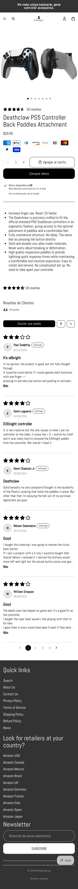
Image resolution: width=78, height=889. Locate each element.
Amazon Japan (12, 816)
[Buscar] (13, 18)
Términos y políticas (39, 878)
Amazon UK (10, 782)
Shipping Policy (13, 714)
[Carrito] (73, 18)
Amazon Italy (11, 802)
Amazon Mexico (13, 769)
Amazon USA (11, 755)
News (7, 727)
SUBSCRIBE (39, 848)
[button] (14, 288)
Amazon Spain (12, 809)
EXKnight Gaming (43, 870)
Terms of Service (14, 707)
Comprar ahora (39, 173)
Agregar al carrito (54, 162)
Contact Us (10, 694)
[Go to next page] (57, 648)
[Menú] (4, 18)
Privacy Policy (12, 700)
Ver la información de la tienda (24, 193)
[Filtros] (61, 323)
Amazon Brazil (12, 775)
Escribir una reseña (29, 324)
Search (7, 680)
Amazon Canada (13, 762)
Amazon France (13, 796)
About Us (9, 687)
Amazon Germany (14, 789)
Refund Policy (12, 721)
